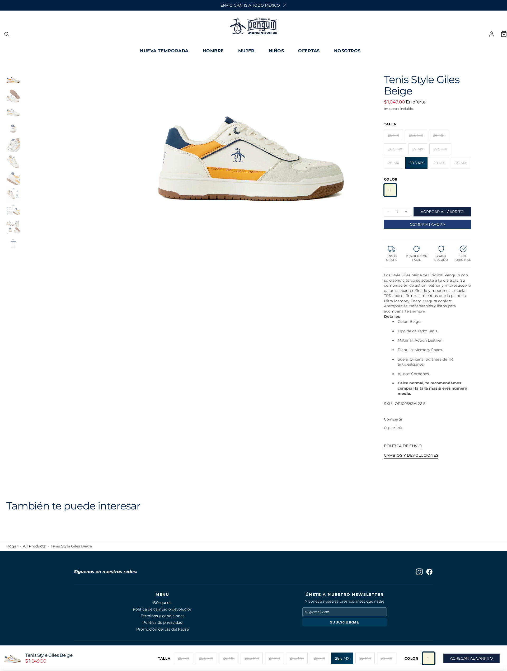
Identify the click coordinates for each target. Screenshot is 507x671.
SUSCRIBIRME (344, 622)
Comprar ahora (427, 224)
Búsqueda (162, 602)
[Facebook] (429, 571)
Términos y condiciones (162, 615)
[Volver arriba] (499, 663)
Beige (390, 190)
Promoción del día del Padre (162, 629)
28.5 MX (418, 164)
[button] (6, 34)
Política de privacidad (162, 622)
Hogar (12, 546)
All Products (34, 546)
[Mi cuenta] (492, 34)
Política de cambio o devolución (162, 609)
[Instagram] (419, 571)
